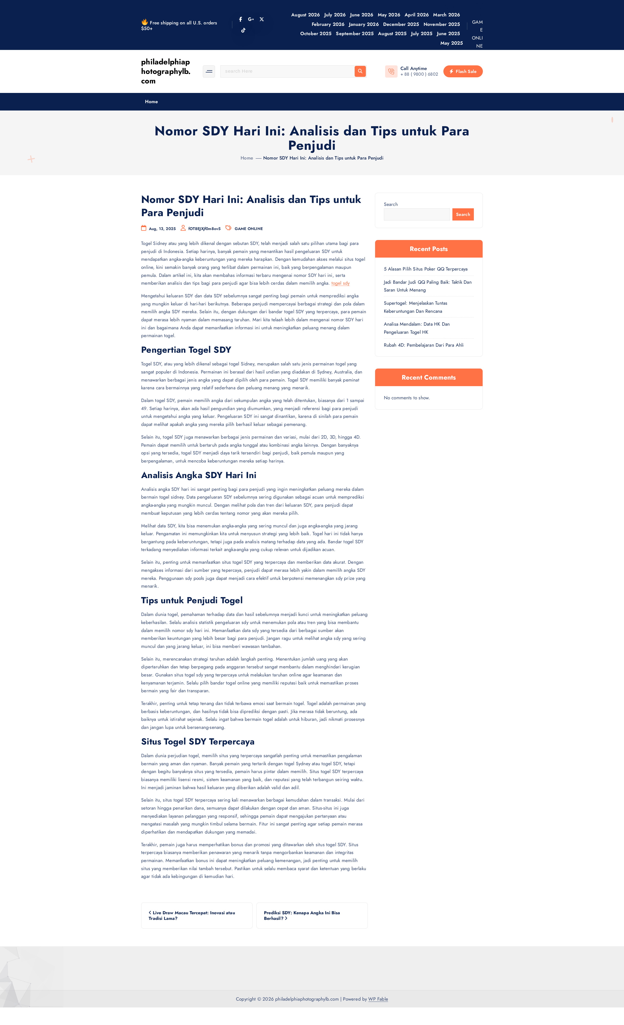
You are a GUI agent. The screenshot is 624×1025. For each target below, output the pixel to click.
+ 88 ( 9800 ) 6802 (419, 74)
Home (151, 101)
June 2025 (448, 33)
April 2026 (417, 14)
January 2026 (364, 24)
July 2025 (422, 33)
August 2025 (392, 33)
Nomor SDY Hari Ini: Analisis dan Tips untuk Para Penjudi (323, 157)
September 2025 (355, 33)
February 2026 (328, 24)
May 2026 (389, 14)
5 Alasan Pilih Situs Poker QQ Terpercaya (426, 268)
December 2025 (401, 24)
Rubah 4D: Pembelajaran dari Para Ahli (424, 345)
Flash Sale (466, 71)
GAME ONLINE (477, 34)
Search (391, 204)
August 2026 (305, 14)
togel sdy (341, 283)
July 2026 (335, 14)
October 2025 (316, 33)
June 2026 (361, 14)
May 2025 (451, 43)
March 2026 (446, 14)
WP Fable (378, 998)
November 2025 (442, 24)
